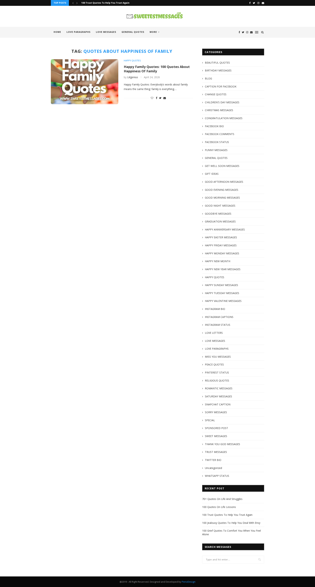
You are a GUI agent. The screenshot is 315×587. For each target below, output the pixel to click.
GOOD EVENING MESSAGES (221, 189)
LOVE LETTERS (214, 332)
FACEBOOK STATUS (217, 142)
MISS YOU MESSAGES (218, 356)
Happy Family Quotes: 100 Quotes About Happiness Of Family (157, 68)
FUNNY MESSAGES (216, 150)
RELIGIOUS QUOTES (217, 380)
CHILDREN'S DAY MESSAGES (222, 102)
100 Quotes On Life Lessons (219, 507)
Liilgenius (132, 77)
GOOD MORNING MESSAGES (222, 197)
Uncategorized (213, 468)
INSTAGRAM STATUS (217, 324)
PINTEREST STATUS (217, 372)
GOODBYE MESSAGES (218, 213)
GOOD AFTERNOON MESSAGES (224, 181)
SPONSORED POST (216, 428)
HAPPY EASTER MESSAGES (221, 237)
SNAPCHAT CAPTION (217, 404)
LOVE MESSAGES (106, 32)
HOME (57, 32)
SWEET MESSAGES (216, 436)
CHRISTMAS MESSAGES (219, 110)
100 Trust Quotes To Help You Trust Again (105, 2)
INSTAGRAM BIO (215, 309)
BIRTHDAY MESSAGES (218, 70)
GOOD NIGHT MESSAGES (220, 205)
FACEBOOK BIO (214, 126)
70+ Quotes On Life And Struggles (222, 499)
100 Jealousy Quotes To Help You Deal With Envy (231, 523)
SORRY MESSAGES (216, 412)
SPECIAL (210, 420)
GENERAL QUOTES (133, 32)
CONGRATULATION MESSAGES (223, 118)
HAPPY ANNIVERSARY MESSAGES (225, 229)
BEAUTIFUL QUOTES (217, 62)
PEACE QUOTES (214, 364)
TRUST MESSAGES (216, 452)
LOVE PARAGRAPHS (78, 32)
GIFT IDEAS (212, 173)
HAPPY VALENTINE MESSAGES (223, 301)
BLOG (208, 78)
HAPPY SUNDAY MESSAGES (221, 285)
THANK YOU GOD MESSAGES (222, 444)
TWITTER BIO (213, 460)
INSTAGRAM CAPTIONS (219, 317)
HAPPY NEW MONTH (217, 261)
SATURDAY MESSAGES (218, 396)
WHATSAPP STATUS (217, 476)
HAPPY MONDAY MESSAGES (222, 253)
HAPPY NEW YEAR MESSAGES (222, 269)
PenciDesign (188, 581)
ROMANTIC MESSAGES (218, 388)
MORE (153, 32)
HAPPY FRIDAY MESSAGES (221, 245)
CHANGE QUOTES (215, 94)
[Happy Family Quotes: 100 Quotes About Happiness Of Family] (84, 81)
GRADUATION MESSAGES (220, 221)
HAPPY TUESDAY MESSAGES (222, 293)
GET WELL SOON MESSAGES (222, 166)
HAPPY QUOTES (132, 60)
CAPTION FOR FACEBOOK (220, 86)
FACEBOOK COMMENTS (219, 134)
